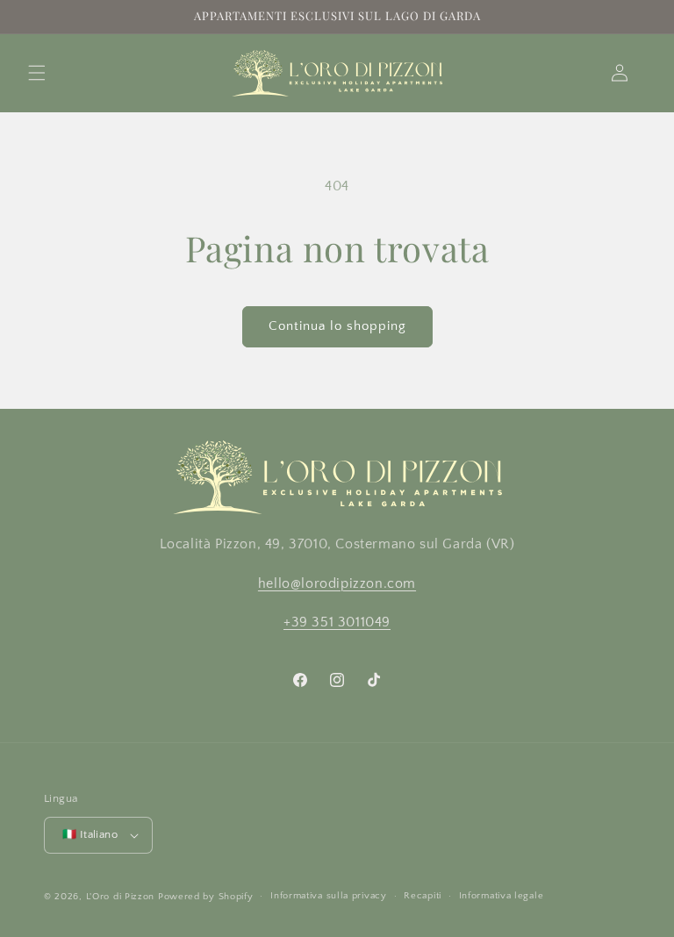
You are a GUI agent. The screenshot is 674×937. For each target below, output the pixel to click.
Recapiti (422, 896)
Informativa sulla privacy (328, 896)
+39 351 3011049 (337, 622)
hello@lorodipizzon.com (337, 583)
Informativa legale (501, 896)
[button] (37, 73)
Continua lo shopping (337, 325)
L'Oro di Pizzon (120, 896)
